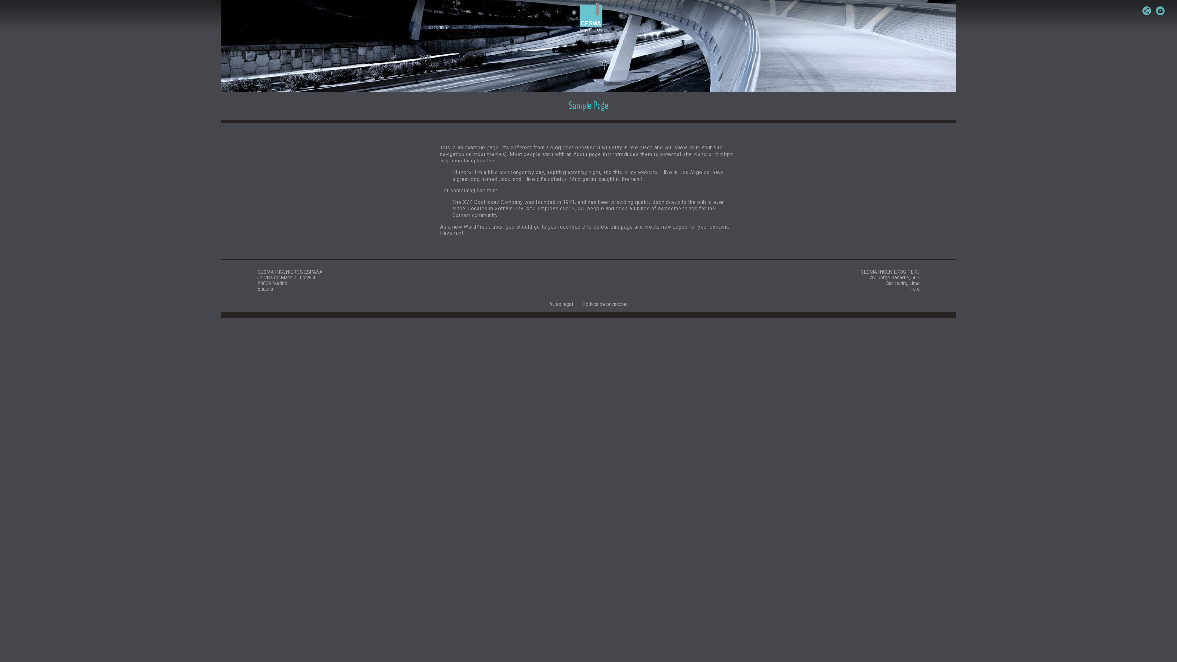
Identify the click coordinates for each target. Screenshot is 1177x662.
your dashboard (566, 227)
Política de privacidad (605, 304)
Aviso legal (561, 304)
